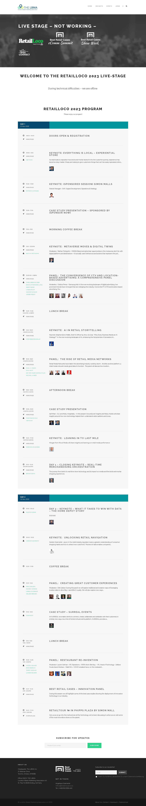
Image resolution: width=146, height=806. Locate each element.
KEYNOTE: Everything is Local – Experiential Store (82, 154)
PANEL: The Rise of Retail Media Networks (80, 359)
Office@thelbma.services (64, 786)
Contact (105, 802)
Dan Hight (29, 370)
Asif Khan (29, 160)
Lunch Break (58, 641)
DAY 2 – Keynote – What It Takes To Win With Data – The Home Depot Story (85, 509)
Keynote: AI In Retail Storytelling (75, 330)
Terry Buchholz (31, 418)
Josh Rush (29, 615)
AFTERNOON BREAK (62, 390)
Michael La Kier (31, 375)
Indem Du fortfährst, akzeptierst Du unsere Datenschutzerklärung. (121, 776)
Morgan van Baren (33, 447)
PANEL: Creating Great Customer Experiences (83, 583)
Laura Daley (30, 289)
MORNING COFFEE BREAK (65, 229)
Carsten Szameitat (32, 541)
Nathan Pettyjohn (32, 253)
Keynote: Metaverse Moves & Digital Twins (81, 246)
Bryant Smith (30, 473)
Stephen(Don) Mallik (33, 339)
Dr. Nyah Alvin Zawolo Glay (35, 373)
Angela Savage (31, 665)
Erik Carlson (30, 586)
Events (109, 6)
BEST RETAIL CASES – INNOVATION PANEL (76, 689)
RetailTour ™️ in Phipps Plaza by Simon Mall (82, 710)
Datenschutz (123, 802)
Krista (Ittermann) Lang (34, 285)
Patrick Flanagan (32, 191)
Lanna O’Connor (32, 591)
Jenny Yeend (30, 287)
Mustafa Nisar (31, 512)
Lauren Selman (31, 672)
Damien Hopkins (31, 589)
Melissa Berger (31, 594)
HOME (90, 6)
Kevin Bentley (30, 668)
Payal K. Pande (31, 368)
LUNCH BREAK (58, 311)
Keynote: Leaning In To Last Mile (74, 438)
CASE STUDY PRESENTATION (68, 409)
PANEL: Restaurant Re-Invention (73, 660)
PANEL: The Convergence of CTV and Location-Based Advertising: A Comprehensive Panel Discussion (84, 277)
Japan (118, 6)
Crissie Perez (30, 294)
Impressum (114, 802)
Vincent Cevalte (31, 292)
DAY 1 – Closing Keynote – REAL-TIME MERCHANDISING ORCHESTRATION (75, 465)
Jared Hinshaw (31, 670)
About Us (98, 802)
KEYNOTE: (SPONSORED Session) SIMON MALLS (80, 184)
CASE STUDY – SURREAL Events (70, 612)
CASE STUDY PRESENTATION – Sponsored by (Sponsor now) (79, 211)
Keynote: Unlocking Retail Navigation (78, 537)
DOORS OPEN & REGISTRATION (69, 135)
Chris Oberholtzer (33, 282)
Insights (99, 6)
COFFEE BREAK (59, 566)
